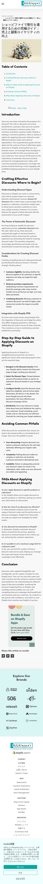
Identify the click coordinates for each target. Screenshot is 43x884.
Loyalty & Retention (21, 789)
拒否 (20, 872)
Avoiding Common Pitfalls (16, 91)
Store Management (21, 792)
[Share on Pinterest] (12, 656)
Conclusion (10, 100)
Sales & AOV (21, 782)
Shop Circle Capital (21, 802)
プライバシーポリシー (16, 861)
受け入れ (20, 867)
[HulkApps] (31, 3)
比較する (21, 828)
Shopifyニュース (21, 824)
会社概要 (21, 763)
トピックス (21, 821)
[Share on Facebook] (3, 656)
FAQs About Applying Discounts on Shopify (23, 95)
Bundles (21, 812)
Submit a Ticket (21, 773)
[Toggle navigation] (3, 4)
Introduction (11, 73)
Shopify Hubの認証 (7, 16)
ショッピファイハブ (21, 835)
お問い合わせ (21, 769)
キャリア (21, 766)
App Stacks (21, 808)
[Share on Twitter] (7, 656)
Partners (21, 805)
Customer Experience (21, 785)
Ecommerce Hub (21, 831)
